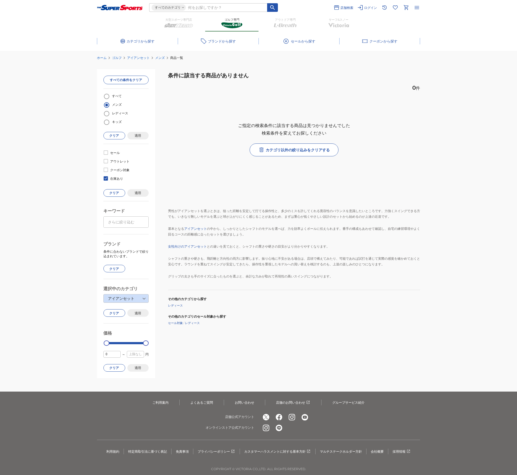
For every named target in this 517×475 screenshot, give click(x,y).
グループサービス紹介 (348, 402)
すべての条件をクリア (126, 80)
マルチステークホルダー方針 (341, 451)
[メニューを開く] (416, 7)
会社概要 (377, 451)
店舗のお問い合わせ (290, 402)
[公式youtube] (305, 417)
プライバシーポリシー (214, 451)
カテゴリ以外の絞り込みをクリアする (298, 149)
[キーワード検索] (272, 7)
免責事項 (182, 451)
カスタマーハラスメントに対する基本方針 (275, 451)
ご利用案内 (160, 402)
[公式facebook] (279, 417)
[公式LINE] (279, 428)
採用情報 (399, 451)
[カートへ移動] (406, 7)
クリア (114, 135)
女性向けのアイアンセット (187, 246)
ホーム (102, 58)
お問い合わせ (244, 402)
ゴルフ (117, 58)
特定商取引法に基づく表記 (147, 451)
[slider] (106, 343)
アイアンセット (138, 58)
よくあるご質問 (201, 402)
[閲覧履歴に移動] (384, 7)
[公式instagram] (292, 417)
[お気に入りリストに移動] (395, 7)
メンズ (160, 58)
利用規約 (112, 451)
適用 (138, 135)
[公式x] (266, 417)
